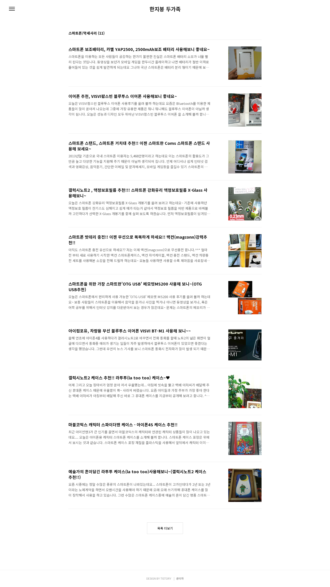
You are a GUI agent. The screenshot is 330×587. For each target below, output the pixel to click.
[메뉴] (11, 8)
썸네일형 (252, 33)
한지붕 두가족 (165, 9)
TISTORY (166, 578)
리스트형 (259, 33)
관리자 (180, 578)
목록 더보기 (165, 528)
